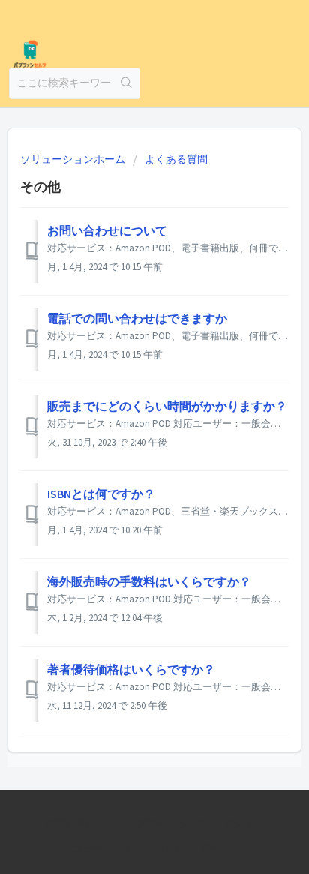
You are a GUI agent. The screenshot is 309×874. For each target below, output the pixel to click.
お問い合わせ (75, 823)
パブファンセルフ (164, 823)
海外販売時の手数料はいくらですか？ (149, 581)
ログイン (243, 823)
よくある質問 (176, 159)
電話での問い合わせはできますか (137, 318)
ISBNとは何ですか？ (101, 493)
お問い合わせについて (107, 230)
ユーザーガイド (107, 848)
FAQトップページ (199, 848)
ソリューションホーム (74, 159)
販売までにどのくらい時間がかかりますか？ (167, 405)
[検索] (126, 83)
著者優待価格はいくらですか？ (131, 669)
